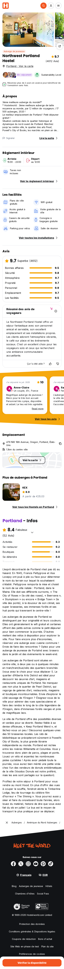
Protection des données (32, 924)
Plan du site (47, 946)
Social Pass (43, 893)
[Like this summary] (50, 364)
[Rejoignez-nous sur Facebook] (13, 863)
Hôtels (49, 886)
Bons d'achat (45, 939)
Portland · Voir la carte (19, 66)
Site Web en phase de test (24, 946)
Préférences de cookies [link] (32, 954)
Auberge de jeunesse (14, 51)
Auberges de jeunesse (31, 886)
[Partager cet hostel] (60, 46)
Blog (14, 886)
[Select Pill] (43, 5)
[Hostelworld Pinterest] (43, 863)
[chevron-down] (32, 532)
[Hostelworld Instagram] (28, 863)
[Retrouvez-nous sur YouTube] (35, 863)
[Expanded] (7, 822)
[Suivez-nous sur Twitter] (20, 863)
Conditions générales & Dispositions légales (32, 931)
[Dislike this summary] (58, 364)
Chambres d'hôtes (24, 893)
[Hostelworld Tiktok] (50, 863)
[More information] (56, 311)
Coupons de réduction (24, 939)
